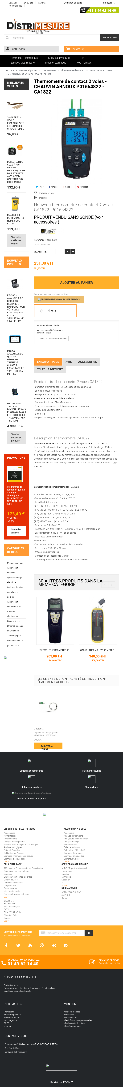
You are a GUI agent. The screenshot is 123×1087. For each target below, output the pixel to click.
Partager (54, 186)
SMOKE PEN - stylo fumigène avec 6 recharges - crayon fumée (15, 123)
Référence (39, 239)
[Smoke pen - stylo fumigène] (15, 106)
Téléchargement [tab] (50, 369)
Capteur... (39, 728)
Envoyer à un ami (46, 193)
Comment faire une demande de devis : (52, 294)
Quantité (40, 251)
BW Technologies (12, 906)
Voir (64, 885)
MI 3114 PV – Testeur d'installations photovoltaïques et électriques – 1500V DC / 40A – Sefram (17, 412)
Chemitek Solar (11, 915)
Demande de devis (73, 2)
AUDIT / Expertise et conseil (74, 868)
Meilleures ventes (15, 84)
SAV (63, 882)
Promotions (16, 458)
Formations (67, 871)
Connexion (18, 49)
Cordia (7, 918)
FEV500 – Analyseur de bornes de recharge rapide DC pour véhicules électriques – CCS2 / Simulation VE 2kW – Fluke (16, 308)
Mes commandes (72, 1011)
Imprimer (43, 197)
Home (11, 70)
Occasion (66, 879)
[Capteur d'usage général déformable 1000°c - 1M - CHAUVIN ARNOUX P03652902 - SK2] (48, 707)
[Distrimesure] (38, 26)
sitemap (7, 1026)
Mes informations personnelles (78, 1020)
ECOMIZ (68, 1082)
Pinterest (83, 186)
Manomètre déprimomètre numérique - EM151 (15, 219)
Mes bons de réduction (74, 1023)
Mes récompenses (72, 1026)
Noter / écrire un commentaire (52, 338)
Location (65, 873)
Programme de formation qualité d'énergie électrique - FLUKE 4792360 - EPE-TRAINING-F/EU (16, 495)
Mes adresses (70, 1017)
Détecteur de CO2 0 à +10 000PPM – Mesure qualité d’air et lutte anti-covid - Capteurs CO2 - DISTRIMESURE (16, 171)
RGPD (6, 1023)
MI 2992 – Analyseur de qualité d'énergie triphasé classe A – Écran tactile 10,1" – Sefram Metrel (15, 362)
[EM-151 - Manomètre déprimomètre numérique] (15, 203)
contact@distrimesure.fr (16, 1051)
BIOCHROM (9, 900)
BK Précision (9, 903)
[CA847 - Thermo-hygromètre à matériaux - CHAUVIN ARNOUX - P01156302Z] (58, 620)
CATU (6, 909)
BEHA (64, 897)
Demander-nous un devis (110, 963)
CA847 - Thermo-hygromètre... (58, 650)
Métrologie (66, 876)
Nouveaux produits (14, 262)
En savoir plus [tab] (48, 362)
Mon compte (72, 1004)
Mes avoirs (69, 1014)
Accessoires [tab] (87, 362)
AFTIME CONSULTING (71, 892)
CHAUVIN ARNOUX (12, 912)
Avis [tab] (69, 362)
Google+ (69, 186)
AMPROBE (66, 895)
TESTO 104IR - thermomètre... (101, 650)
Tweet (41, 186)
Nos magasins (10, 1020)
